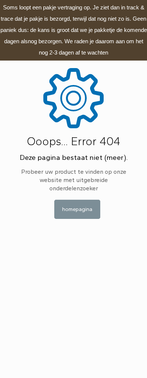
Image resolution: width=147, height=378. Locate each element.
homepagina (77, 209)
